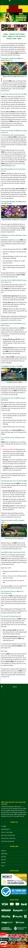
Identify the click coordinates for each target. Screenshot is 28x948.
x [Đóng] (2, 933)
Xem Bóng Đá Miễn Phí (14, 10)
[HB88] (14, 2)
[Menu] (2, 2)
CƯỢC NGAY (13, 7)
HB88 (23, 49)
